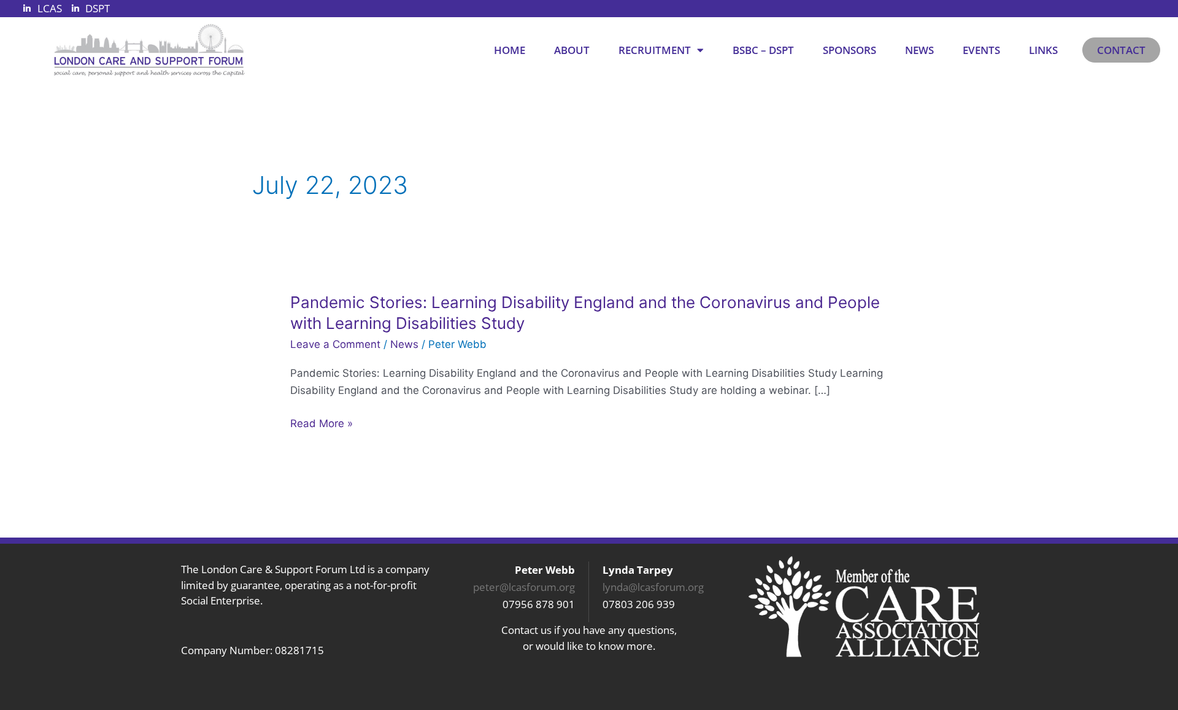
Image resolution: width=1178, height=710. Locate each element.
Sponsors (849, 50)
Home (509, 50)
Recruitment (654, 50)
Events (981, 50)
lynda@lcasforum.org (653, 587)
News (919, 50)
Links (1043, 50)
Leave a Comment (335, 344)
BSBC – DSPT (763, 50)
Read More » (321, 423)
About (572, 50)
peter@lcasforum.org (524, 587)
